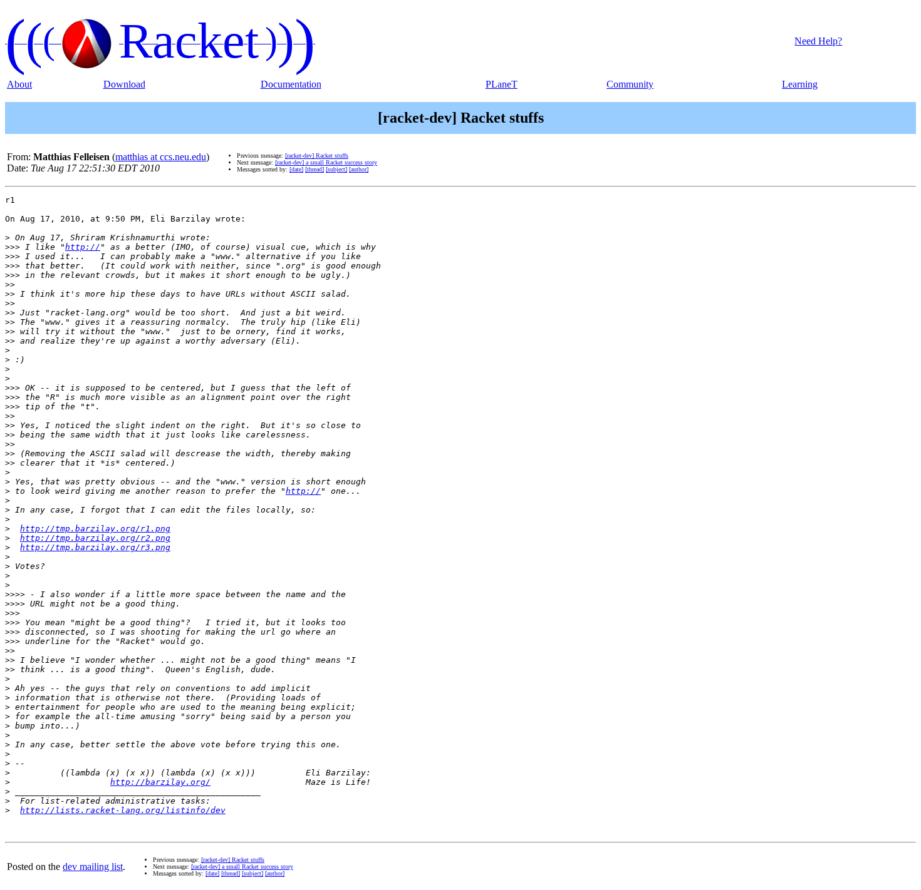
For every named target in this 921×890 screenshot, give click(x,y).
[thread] (314, 169)
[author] (358, 169)
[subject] (336, 169)
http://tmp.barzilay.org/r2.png (95, 538)
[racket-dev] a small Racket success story (326, 162)
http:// (82, 247)
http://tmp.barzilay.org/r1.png (95, 528)
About (19, 84)
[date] (296, 169)
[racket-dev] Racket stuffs (316, 155)
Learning (800, 84)
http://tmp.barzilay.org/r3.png (95, 547)
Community (629, 84)
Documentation (291, 84)
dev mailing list (93, 866)
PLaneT (502, 84)
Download (124, 84)
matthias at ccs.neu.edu (160, 156)
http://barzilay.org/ (160, 782)
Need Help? (818, 41)
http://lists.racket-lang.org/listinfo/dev (123, 810)
